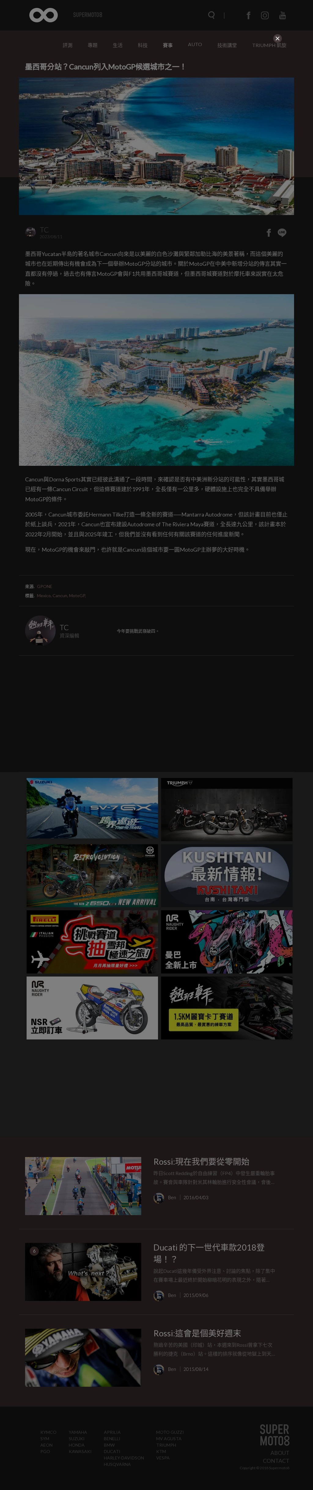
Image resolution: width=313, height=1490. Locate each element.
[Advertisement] (156, 87)
